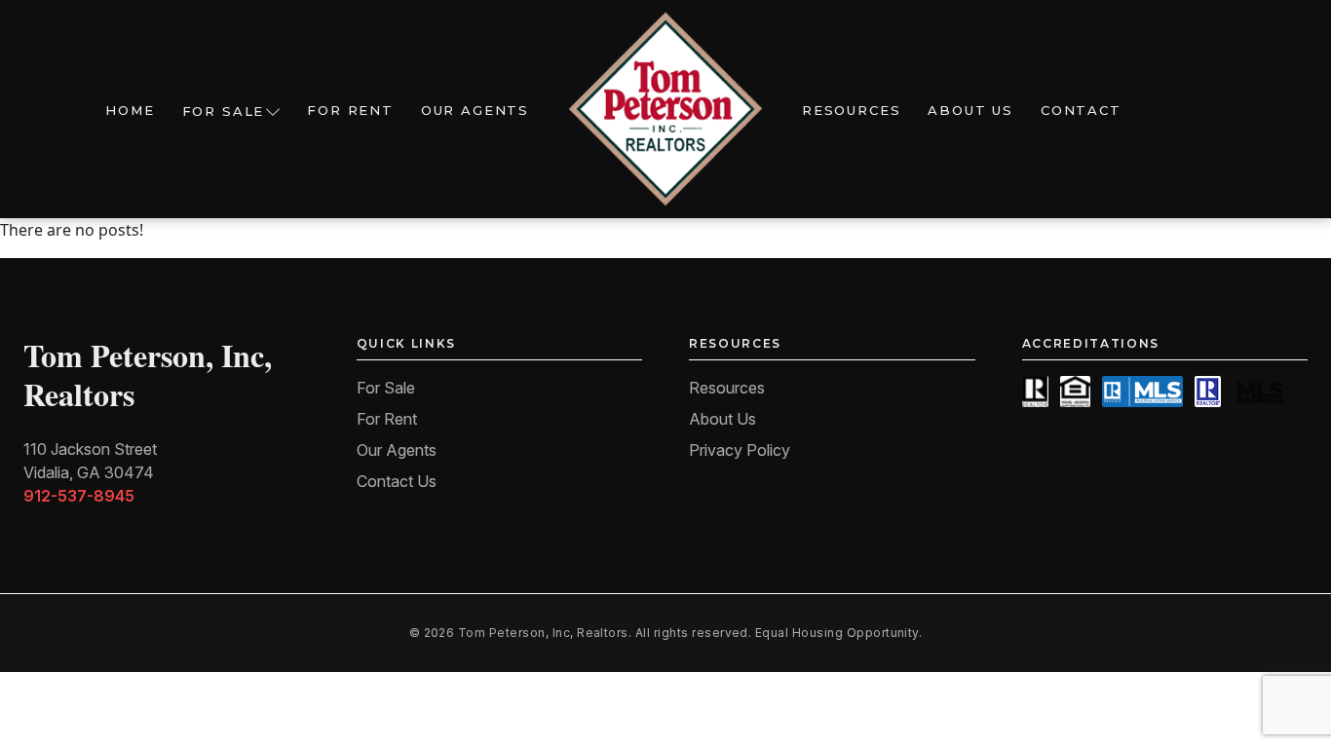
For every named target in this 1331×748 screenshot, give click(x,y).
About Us (970, 110)
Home (129, 110)
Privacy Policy (739, 450)
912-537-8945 (78, 495)
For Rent (350, 110)
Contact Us (397, 481)
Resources (851, 110)
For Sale (223, 111)
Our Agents (475, 110)
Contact (1081, 110)
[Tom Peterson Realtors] (665, 109)
